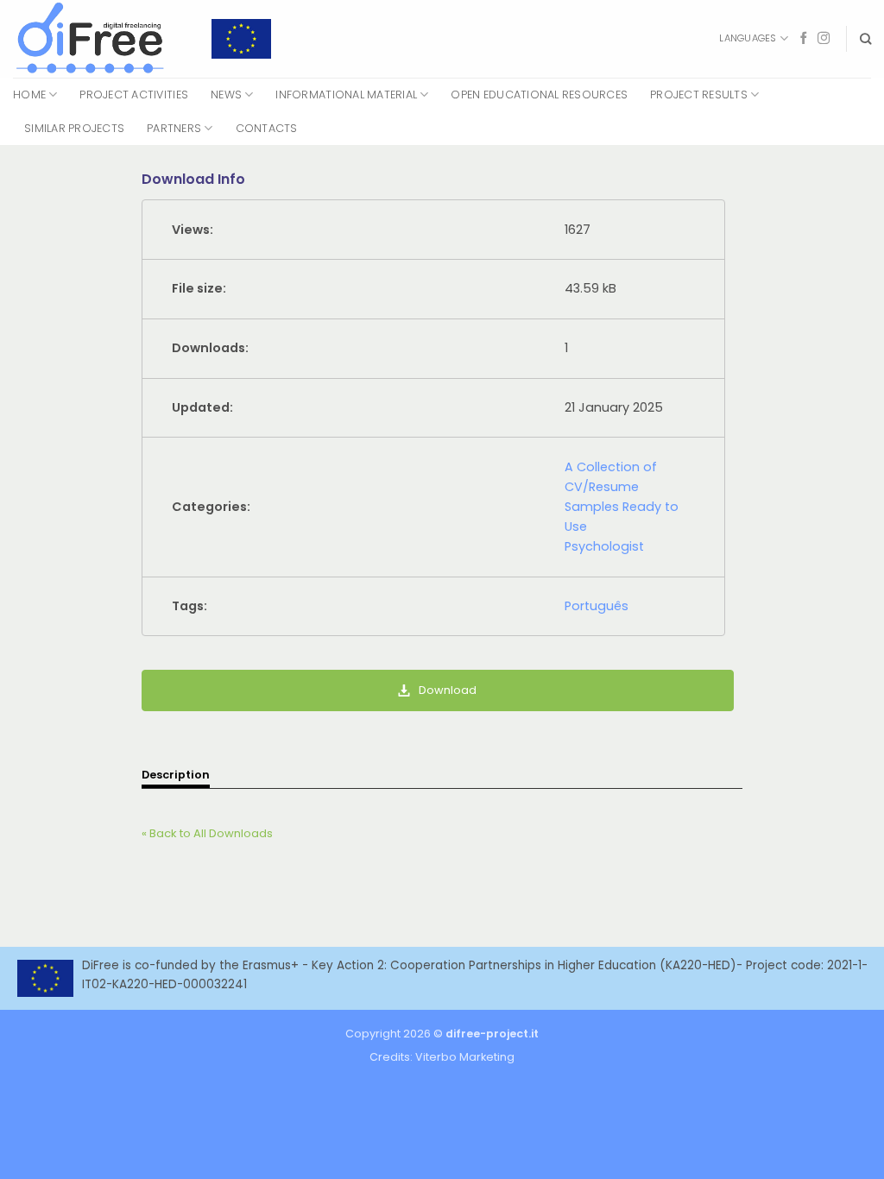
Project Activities (133, 94)
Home (29, 94)
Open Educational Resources (539, 94)
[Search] (865, 38)
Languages (747, 38)
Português (596, 606)
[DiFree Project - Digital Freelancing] (99, 39)
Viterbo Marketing (465, 1057)
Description (176, 774)
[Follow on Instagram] (824, 39)
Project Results (699, 94)
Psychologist (604, 546)
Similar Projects (74, 128)
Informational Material (346, 94)
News (226, 94)
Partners (174, 128)
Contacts (267, 128)
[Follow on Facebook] (804, 39)
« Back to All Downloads (207, 833)
